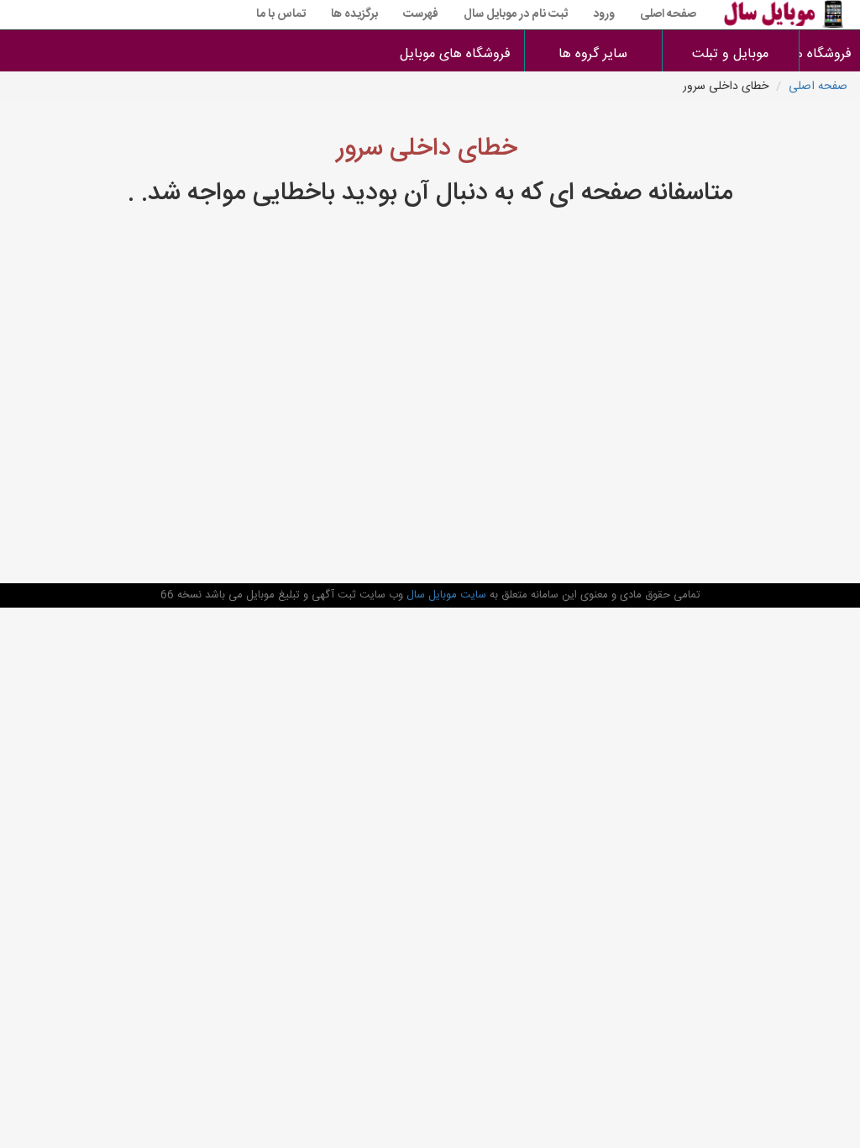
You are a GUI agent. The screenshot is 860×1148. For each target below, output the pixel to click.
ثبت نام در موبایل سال (516, 14)
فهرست (420, 14)
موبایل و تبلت (730, 54)
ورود (604, 14)
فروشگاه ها (830, 54)
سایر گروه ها (592, 54)
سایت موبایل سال (444, 595)
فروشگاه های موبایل (455, 54)
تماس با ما (281, 14)
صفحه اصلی (668, 14)
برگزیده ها (354, 14)
